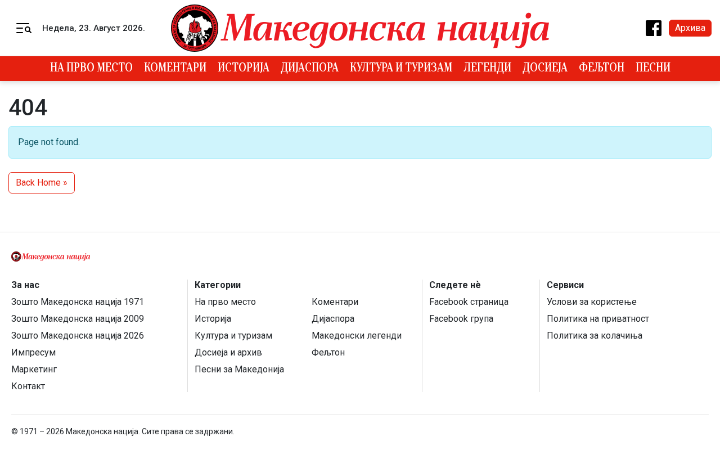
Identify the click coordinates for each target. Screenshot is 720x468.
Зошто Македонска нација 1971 (77, 301)
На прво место (91, 68)
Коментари (175, 68)
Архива (690, 27)
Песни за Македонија (239, 369)
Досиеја (545, 68)
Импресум (33, 352)
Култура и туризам (401, 68)
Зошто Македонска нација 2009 (77, 318)
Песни (653, 68)
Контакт (28, 386)
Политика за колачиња (594, 335)
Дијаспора (310, 68)
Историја (243, 68)
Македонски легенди (357, 335)
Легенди (487, 68)
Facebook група (461, 318)
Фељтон (601, 68)
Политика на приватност (598, 318)
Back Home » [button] (42, 182)
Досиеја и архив (228, 352)
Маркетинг (34, 369)
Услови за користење (592, 301)
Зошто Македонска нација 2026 (77, 335)
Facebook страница (468, 301)
